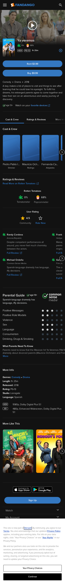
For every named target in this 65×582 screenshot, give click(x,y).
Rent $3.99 (32, 63)
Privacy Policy (53, 531)
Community (25, 223)
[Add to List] (60, 50)
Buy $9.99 (32, 73)
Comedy (16, 377)
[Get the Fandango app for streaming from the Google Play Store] (42, 490)
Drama (26, 377)
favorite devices (39, 105)
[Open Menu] (4, 5)
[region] (32, 550)
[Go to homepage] (22, 5)
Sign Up (32, 500)
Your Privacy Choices (32, 568)
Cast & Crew (12, 119)
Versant (28, 528)
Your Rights (47, 537)
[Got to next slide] (62, 152)
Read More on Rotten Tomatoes (19, 183)
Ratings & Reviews (36, 119)
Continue (32, 576)
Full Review (13, 253)
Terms (6, 531)
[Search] (60, 5)
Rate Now (41, 223)
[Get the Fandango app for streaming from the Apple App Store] (22, 490)
